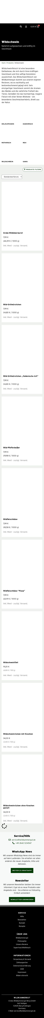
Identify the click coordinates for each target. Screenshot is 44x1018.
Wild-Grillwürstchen (12, 304)
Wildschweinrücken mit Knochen (18, 734)
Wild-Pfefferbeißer (11, 448)
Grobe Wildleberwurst (13, 233)
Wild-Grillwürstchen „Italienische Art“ (20, 376)
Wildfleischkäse (10, 519)
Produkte (10, 63)
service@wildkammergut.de (24, 1011)
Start (3, 63)
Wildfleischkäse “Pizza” (14, 591)
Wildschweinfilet (10, 662)
